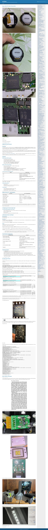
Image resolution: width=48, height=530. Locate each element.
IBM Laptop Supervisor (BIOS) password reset (40, 265)
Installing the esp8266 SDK (40, 194)
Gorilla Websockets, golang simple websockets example (41, 235)
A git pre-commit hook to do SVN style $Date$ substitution (41, 133)
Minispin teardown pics (40, 102)
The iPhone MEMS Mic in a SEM (41, 114)
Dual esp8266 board (39, 123)
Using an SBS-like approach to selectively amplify (40, 85)
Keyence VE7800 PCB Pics (40, 186)
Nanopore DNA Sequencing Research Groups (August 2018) (41, 93)
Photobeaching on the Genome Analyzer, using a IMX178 (40, 47)
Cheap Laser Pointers (40, 169)
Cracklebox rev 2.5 (39, 165)
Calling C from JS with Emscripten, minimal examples (41, 260)
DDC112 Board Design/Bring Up (41, 90)
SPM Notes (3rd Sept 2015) (40, 166)
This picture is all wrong (40, 137)
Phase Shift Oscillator (40, 252)
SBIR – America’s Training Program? (41, 41)
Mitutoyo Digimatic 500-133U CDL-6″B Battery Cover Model (41, 146)
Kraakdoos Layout (39, 175)
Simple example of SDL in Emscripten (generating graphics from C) (41, 250)
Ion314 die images (39, 19)
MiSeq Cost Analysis (39, 42)
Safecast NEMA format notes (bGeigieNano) (40, 229)
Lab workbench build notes (40, 184)
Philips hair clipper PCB (40, 70)
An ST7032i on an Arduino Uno (40, 264)
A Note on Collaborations (40, 119)
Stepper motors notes (40, 258)
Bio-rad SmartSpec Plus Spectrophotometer (40, 29)
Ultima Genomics (39, 48)
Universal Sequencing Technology (41, 87)
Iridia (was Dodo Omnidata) (40, 96)
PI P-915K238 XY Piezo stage (40, 163)
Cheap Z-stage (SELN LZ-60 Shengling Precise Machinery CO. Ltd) (41, 180)
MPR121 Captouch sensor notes (41, 197)
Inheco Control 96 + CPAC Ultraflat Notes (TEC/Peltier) (41, 106)
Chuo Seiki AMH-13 (39, 181)
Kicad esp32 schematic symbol (40, 122)
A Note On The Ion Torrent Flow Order (41, 138)
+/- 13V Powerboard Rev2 (40, 167)
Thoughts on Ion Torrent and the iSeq (41, 81)
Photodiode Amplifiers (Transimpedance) (40, 159)
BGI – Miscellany (39, 101)
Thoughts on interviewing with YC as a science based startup (41, 78)
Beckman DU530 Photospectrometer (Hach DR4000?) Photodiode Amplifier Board (41, 35)
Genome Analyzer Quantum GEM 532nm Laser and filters (41, 50)
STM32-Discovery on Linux (40, 266)
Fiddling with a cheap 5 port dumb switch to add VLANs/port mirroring (41, 129)
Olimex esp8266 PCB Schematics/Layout (40, 213)
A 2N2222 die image (39, 244)
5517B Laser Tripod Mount (40, 107)
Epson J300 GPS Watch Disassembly (9, 6)
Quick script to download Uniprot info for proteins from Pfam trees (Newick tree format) (41, 66)
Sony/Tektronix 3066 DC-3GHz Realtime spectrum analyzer (40, 240)
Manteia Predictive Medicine (40, 52)
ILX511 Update (39, 73)
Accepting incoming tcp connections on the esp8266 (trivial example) (41, 224)
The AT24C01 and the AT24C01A (41, 126)
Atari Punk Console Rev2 (40, 162)
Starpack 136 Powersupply (40, 174)
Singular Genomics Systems (40, 59)
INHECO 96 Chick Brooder (7, 144)
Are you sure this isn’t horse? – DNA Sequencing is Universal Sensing (41, 142)
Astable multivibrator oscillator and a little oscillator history (41, 253)
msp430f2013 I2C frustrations (40, 267)
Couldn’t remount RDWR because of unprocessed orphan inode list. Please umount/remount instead (41, 168)
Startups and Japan (39, 25)
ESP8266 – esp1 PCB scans (40, 207)
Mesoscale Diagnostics (40, 31)
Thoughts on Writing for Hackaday (41, 148)
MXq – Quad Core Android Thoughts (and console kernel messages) (41, 116)
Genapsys (39, 94)
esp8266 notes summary (40, 214)
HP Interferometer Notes (40, 112)
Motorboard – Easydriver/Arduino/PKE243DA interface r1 (40, 152)
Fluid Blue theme (26, 529)
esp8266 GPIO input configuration (41, 226)
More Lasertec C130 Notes (7, 376)
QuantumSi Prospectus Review (40, 38)
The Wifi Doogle (39, 131)
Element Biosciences (40, 60)
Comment (8, 257)
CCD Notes (39, 269)
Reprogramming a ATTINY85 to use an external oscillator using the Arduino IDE (41, 91)
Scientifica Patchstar (39, 160)
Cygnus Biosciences (39, 99)
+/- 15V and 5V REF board (40, 176)
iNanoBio (38, 89)
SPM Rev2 (39, 164)
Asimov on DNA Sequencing (40, 255)
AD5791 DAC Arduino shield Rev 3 (41, 161)
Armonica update (39, 45)
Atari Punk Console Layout (40, 173)
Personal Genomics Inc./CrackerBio (41, 144)
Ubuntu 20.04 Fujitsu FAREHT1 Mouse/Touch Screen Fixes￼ (40, 21)
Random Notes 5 (39, 9)
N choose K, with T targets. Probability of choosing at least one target (41, 20)
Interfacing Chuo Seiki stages (40, 183)
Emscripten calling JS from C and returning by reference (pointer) (41, 237)
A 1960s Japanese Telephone (40, 150)
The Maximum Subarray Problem (41, 202)
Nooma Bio (39, 37)
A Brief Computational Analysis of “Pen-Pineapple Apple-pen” (41, 120)
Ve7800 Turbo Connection (40, 17)
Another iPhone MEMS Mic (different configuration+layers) (41, 113)
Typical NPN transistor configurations (41, 242)
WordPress (23, 529)
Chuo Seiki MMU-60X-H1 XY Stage (41, 196)
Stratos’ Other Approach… (40, 57)
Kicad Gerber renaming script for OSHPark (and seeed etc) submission (41, 219)
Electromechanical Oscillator (40, 254)
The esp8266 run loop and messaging (41, 221)
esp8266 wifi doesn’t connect (40, 227)
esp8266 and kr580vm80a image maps (41, 187)
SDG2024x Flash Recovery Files (41, 134)
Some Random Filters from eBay (41, 46)
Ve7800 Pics (39, 18)
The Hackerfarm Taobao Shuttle (41, 118)
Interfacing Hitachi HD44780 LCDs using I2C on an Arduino (41, 140)
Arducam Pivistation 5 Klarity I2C (41, 8)
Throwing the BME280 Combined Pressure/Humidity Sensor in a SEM (41, 115)
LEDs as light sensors (40, 158)
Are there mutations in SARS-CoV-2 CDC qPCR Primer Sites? (41, 56)
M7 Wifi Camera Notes (6, 258)
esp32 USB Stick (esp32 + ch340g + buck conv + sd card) (41, 121)
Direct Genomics (39, 98)
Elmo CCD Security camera (40, 193)
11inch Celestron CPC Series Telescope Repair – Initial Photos (41, 117)
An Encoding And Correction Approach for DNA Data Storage (41, 84)
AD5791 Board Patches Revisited (41, 171)
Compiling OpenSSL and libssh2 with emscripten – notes (41, 239)
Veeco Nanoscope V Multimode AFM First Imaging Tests (41, 154)
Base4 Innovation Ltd (40, 104)
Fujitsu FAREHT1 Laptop (40, 24)
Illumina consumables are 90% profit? (41, 83)
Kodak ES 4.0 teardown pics (40, 67)
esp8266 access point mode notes (41, 222)
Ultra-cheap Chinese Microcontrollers (41, 208)
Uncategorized (5, 257)
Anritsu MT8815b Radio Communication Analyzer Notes (40, 220)
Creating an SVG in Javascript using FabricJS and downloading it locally (41, 216)
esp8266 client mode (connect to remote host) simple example (41, 232)
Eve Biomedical (39, 86)
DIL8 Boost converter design (40, 71)
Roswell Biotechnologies (40, 88)
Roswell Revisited (39, 28)
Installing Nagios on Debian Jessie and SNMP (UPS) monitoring (41, 230)
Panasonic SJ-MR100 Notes (40, 63)
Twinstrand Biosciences (40, 39)
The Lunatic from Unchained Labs (41, 30)
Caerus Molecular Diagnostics (40, 100)
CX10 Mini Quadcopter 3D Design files (41, 147)
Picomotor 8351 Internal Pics (40, 179)
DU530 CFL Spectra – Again (40, 33)
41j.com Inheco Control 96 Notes (11, 153)
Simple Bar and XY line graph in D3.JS (41, 256)
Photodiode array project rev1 (40, 157)
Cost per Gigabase (39, 23)
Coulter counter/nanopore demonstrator (40, 51)
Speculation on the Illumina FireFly (41, 145)
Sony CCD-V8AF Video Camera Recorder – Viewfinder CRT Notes (41, 61)
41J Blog (4, 1)
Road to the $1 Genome (40, 143)
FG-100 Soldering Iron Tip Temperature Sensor (40, 128)
